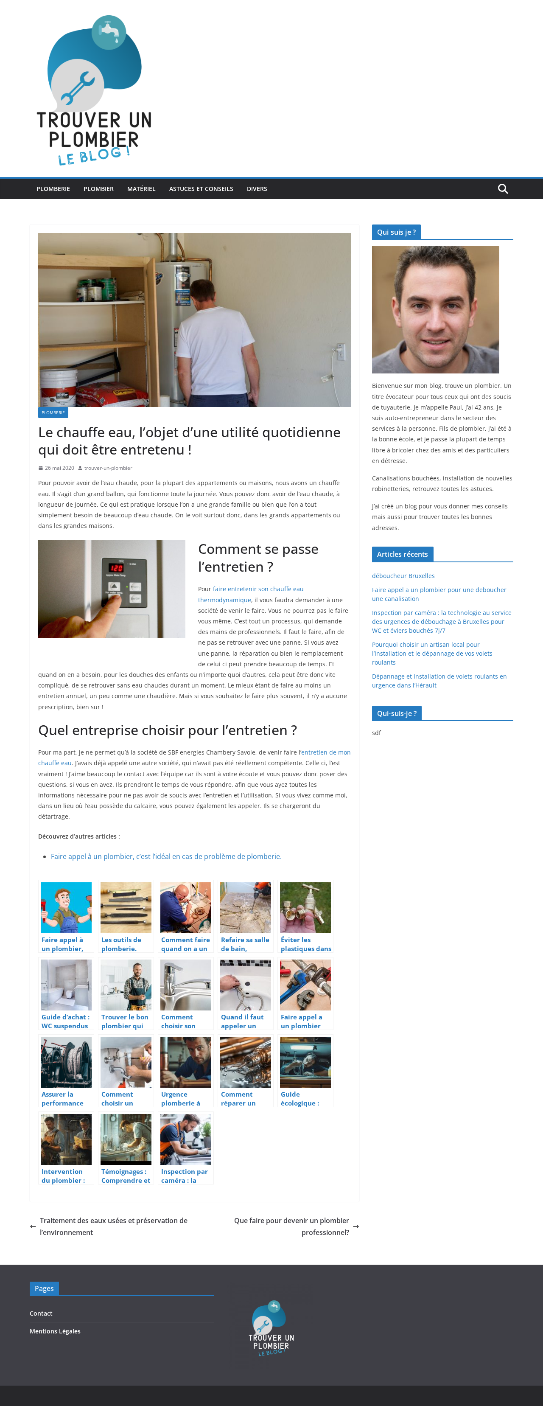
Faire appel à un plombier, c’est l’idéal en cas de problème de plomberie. (166, 856)
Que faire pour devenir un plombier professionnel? (291, 1227)
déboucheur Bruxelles (403, 576)
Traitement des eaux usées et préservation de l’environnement (114, 1227)
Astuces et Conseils (201, 189)
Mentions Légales (55, 1331)
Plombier (99, 189)
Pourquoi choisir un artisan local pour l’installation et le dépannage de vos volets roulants (432, 653)
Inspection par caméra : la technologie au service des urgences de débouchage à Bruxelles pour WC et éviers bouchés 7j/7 (442, 621)
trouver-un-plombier (108, 467)
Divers (257, 189)
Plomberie (53, 189)
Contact (41, 1313)
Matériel (141, 189)
